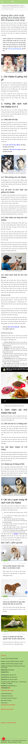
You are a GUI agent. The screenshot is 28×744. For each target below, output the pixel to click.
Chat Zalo (26, 593)
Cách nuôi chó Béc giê (13, 327)
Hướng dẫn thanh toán (7, 696)
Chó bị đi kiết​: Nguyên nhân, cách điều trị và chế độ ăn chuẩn (13, 567)
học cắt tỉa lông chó (16, 48)
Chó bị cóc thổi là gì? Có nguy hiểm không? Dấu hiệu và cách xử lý (14, 603)
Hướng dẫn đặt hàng (6, 693)
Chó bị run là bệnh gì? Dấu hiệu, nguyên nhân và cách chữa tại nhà (14, 638)
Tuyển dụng (4, 702)
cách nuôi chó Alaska (15, 149)
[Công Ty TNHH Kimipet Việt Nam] (12, 2)
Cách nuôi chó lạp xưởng (13, 145)
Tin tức (5, 560)
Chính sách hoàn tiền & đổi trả (9, 698)
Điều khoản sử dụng (6, 700)
